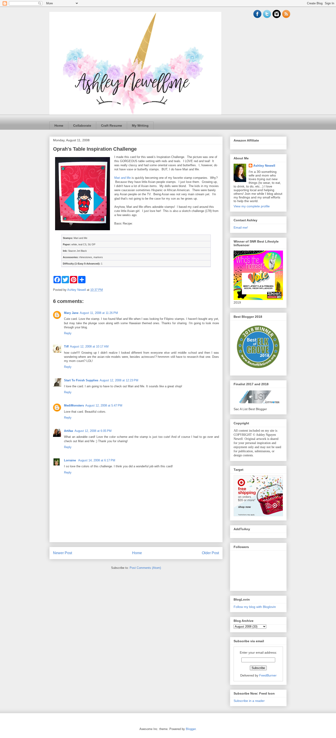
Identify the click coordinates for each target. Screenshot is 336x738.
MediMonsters (74, 405)
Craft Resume (111, 125)
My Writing (140, 125)
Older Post (210, 553)
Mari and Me (122, 177)
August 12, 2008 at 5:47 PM (103, 405)
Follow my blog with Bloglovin (255, 607)
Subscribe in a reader (249, 701)
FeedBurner (268, 675)
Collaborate (82, 125)
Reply (68, 333)
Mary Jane (71, 313)
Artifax (68, 431)
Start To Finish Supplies (81, 380)
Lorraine (70, 460)
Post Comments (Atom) (145, 568)
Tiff (66, 346)
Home (58, 125)
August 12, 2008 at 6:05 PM (93, 431)
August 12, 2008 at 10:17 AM (89, 346)
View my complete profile (252, 206)
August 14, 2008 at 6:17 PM (96, 460)
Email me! (241, 227)
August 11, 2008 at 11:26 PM (99, 313)
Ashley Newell (264, 165)
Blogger (191, 729)
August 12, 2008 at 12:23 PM (119, 380)
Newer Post (62, 553)
